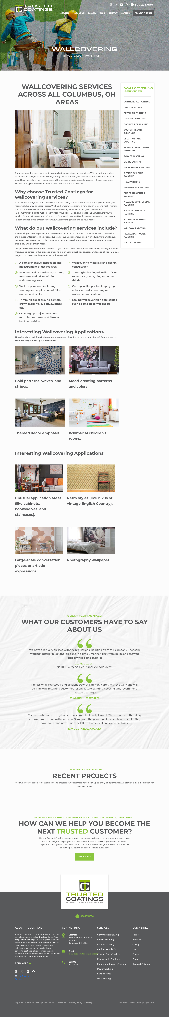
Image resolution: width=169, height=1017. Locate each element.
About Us (79, 13)
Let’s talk (84, 857)
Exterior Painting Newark (135, 221)
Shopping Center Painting (134, 195)
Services (78, 56)
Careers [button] (125, 13)
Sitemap (88, 1003)
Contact (113, 13)
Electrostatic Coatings (133, 140)
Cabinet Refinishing (136, 124)
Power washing (134, 156)
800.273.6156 (87, 916)
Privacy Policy (75, 1003)
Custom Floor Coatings (133, 131)
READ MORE (22, 963)
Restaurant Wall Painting (135, 235)
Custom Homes (133, 107)
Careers (136, 959)
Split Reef (149, 1003)
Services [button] (64, 13)
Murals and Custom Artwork (136, 149)
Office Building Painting (133, 175)
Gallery (92, 13)
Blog (102, 13)
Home (67, 56)
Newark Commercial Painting (137, 203)
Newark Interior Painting (134, 212)
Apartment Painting (136, 187)
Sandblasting (132, 162)
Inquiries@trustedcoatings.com (83, 954)
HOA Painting (132, 182)
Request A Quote (143, 13)
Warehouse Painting (137, 167)
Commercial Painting (137, 102)
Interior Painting (135, 119)
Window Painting (135, 228)
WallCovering (133, 243)
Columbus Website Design (131, 1003)
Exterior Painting (135, 113)
